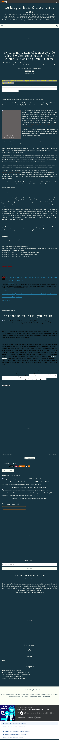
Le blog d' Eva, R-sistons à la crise (29, 9)
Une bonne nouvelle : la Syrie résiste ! (28, 315)
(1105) (17, 674)
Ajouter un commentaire (14, 507)
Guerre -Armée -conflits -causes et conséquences (29, 68)
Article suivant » (52, 454)
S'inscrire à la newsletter (8, 470)
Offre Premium (25, 696)
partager (31, 717)
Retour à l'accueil (29, 458)
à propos (40, 717)
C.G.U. (55, 694)
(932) (12, 676)
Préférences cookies (46, 696)
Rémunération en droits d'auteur (14, 696)
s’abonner (22, 717)
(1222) (15, 672)
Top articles (38, 694)
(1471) (12, 670)
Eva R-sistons (27, 592)
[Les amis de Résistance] (6, 321)
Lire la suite (4, 290)
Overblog (38, 690)
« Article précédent (7, 454)
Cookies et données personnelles (35, 696)
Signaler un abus (49, 694)
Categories (23, 62)
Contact (43, 694)
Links (3, 660)
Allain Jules (11, 283)
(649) (14, 678)
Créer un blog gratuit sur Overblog (28, 694)
